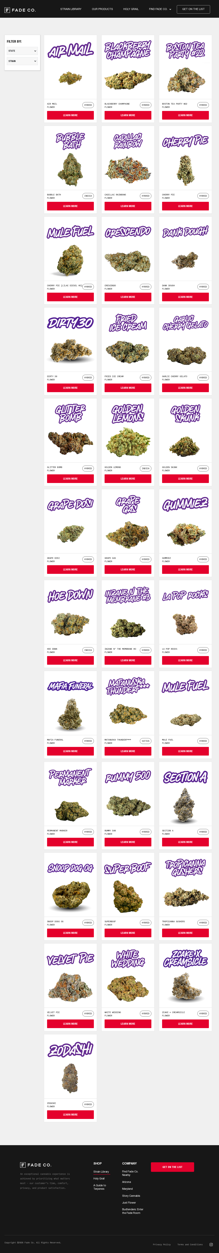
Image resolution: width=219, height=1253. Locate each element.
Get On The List (172, 1167)
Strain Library (101, 1172)
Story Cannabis (131, 1196)
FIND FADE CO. (158, 9)
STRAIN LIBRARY (70, 9)
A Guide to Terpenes (99, 1187)
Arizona (126, 1182)
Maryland (127, 1189)
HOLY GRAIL (131, 9)
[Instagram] (211, 1244)
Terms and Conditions (190, 1244)
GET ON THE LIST (193, 9)
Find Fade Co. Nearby (130, 1173)
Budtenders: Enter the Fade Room (132, 1211)
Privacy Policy (162, 1244)
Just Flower (129, 1203)
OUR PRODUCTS (102, 9)
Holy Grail (98, 1178)
